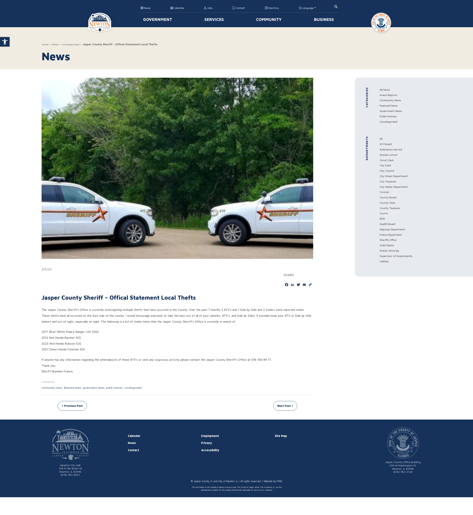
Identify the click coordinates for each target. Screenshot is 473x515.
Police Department (391, 234)
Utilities (384, 261)
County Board (388, 197)
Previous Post (73, 405)
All (381, 138)
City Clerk (385, 165)
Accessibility (210, 450)
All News (385, 89)
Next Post (284, 405)
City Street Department (394, 176)
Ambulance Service (391, 149)
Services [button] (214, 19)
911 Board (386, 144)
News (147, 7)
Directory (273, 7)
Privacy (206, 443)
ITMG (279, 481)
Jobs (209, 7)
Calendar (178, 7)
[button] (5, 42)
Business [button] (324, 19)
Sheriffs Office (388, 239)
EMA (382, 218)
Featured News (72, 387)
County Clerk (387, 202)
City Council (387, 170)
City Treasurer (388, 181)
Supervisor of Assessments (396, 256)
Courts (384, 213)
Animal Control (388, 154)
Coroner (384, 191)
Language (307, 7)
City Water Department (394, 186)
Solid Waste (387, 245)
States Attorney (389, 250)
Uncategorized (70, 44)
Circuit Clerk (387, 160)
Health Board (387, 223)
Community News (52, 387)
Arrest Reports (388, 95)
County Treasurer (390, 208)
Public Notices (114, 387)
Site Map (281, 435)
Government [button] (157, 19)
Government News (93, 387)
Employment (210, 435)
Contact (239, 7)
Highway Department (392, 229)
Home (45, 44)
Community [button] (269, 19)
